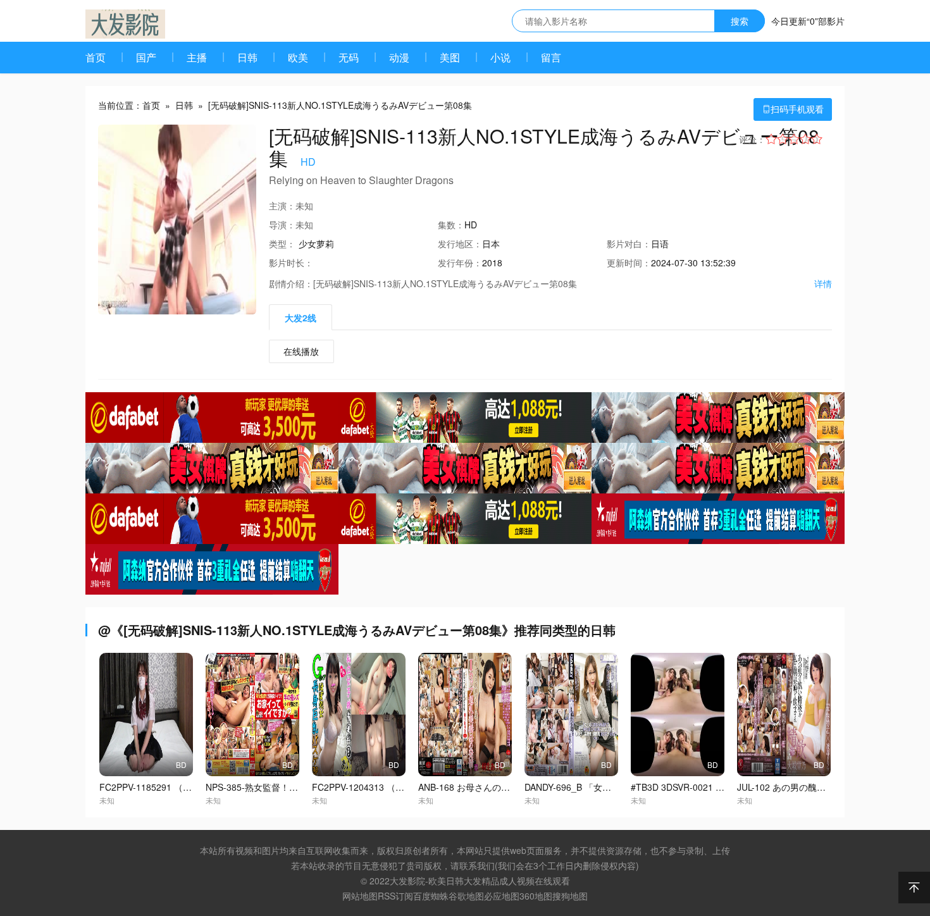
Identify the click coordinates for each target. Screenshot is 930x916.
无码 (348, 57)
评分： (752, 139)
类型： (282, 243)
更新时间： (629, 262)
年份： (460, 262)
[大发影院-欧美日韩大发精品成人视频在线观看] (125, 24)
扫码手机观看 (793, 108)
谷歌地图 (466, 895)
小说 (500, 57)
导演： (282, 224)
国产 (146, 57)
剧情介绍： (291, 283)
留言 (551, 57)
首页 (95, 57)
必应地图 (501, 895)
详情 (823, 283)
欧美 (298, 57)
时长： (291, 262)
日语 (660, 243)
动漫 (399, 57)
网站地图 (360, 895)
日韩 (247, 57)
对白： (629, 243)
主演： (282, 205)
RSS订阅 (395, 895)
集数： (451, 224)
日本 (491, 243)
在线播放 (301, 351)
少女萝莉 (316, 243)
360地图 (535, 895)
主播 (197, 57)
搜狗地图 (570, 895)
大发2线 (300, 317)
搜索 (739, 21)
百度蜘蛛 (431, 895)
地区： (460, 243)
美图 (450, 57)
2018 (492, 262)
